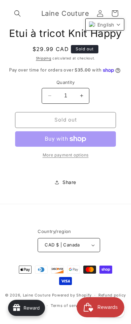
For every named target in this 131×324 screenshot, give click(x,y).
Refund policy (112, 295)
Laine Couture (37, 295)
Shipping (43, 58)
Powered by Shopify (72, 295)
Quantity (65, 82)
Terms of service (67, 305)
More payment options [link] (66, 154)
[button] (17, 13)
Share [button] (69, 182)
